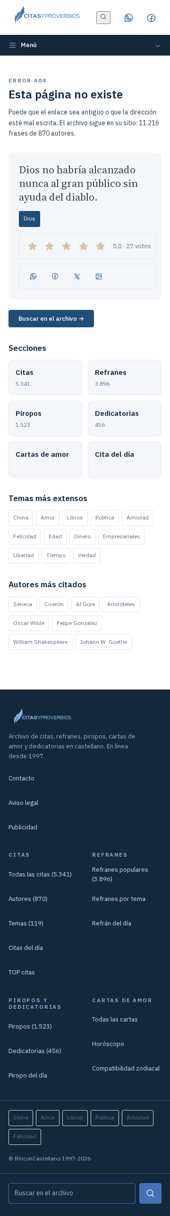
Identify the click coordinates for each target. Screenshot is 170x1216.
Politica (104, 517)
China (20, 517)
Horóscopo (108, 1044)
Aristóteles (121, 604)
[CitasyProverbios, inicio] (46, 17)
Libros (75, 517)
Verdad (87, 555)
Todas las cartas (115, 1019)
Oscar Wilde (28, 622)
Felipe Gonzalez (77, 622)
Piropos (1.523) (30, 1026)
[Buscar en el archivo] (103, 17)
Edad (55, 536)
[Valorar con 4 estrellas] (83, 246)
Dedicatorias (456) (34, 1051)
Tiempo (56, 555)
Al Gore (85, 604)
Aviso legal (23, 803)
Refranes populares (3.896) (120, 874)
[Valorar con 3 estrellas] (66, 246)
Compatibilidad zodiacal (126, 1068)
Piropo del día (27, 1075)
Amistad (138, 517)
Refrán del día (111, 923)
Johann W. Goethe (103, 641)
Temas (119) (25, 923)
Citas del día (25, 948)
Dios (29, 218)
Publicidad (22, 827)
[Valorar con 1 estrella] (32, 246)
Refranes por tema (118, 899)
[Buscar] (150, 1193)
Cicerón (54, 604)
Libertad (23, 555)
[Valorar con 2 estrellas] (49, 246)
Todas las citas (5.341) (40, 874)
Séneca (22, 604)
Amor (48, 517)
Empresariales (121, 536)
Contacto (21, 778)
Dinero (82, 536)
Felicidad (24, 536)
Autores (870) (28, 899)
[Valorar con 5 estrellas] (100, 246)
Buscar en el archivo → (51, 319)
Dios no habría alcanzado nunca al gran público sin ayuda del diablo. (78, 183)
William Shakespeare (40, 641)
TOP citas (21, 972)
